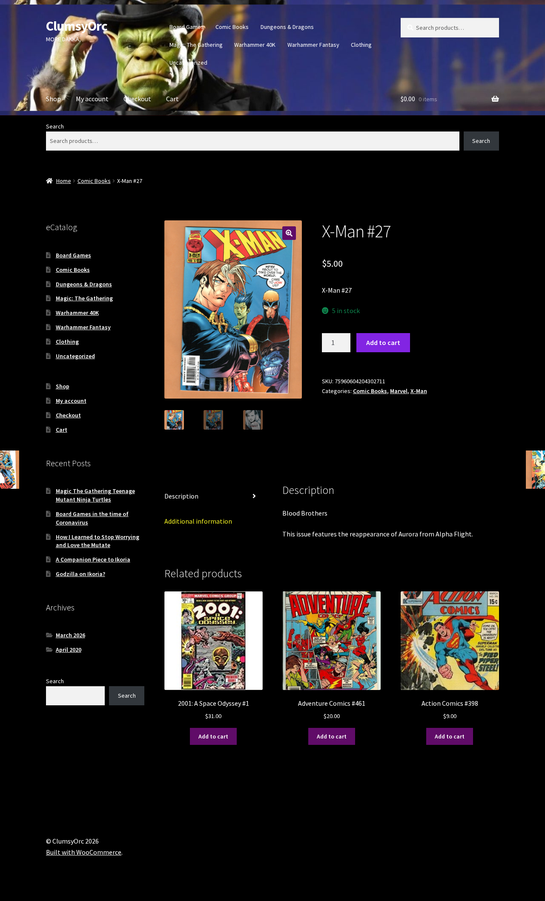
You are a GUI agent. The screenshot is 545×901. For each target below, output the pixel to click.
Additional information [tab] (198, 521)
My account (92, 98)
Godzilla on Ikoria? (80, 574)
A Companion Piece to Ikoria (93, 559)
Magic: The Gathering (196, 44)
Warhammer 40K (254, 44)
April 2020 (68, 649)
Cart (172, 98)
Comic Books (232, 27)
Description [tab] (181, 496)
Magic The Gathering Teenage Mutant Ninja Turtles (95, 495)
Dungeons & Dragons (287, 27)
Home (63, 181)
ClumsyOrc (76, 25)
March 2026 (70, 635)
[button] (289, 233)
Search (55, 126)
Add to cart (383, 342)
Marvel (398, 391)
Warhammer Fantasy (313, 44)
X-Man (418, 391)
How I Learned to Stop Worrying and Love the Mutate (97, 541)
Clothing (361, 44)
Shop (53, 98)
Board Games (186, 27)
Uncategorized (188, 62)
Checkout (137, 98)
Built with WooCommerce (83, 852)
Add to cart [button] (213, 736)
